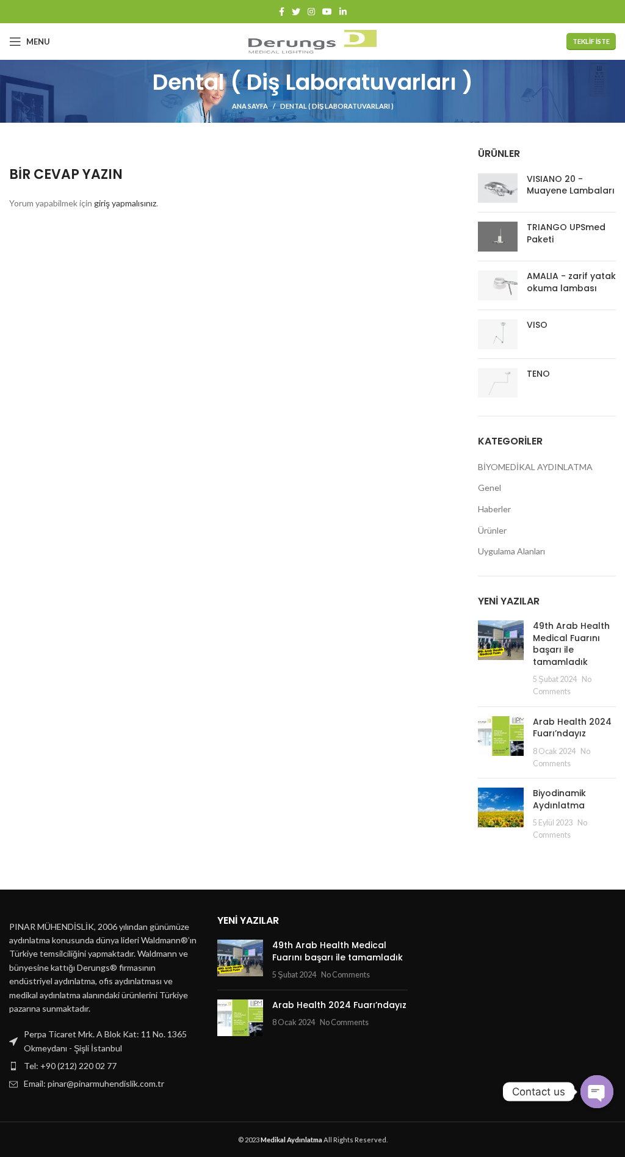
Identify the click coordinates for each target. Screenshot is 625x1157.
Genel (489, 487)
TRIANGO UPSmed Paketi (566, 233)
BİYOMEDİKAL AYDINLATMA (535, 467)
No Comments (345, 974)
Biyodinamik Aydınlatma (561, 799)
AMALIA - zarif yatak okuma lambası (571, 282)
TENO (538, 374)
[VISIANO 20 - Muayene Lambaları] (498, 188)
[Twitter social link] (296, 12)
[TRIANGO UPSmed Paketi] (498, 237)
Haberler (494, 509)
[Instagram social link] (311, 12)
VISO (537, 325)
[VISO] (498, 334)
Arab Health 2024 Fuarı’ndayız (572, 728)
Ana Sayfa (250, 106)
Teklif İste (591, 41)
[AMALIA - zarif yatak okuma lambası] (498, 285)
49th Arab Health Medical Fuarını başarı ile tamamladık (571, 644)
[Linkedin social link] (343, 12)
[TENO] (498, 383)
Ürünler (492, 530)
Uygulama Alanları (511, 551)
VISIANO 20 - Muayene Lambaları (571, 185)
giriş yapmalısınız (125, 203)
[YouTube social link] (327, 12)
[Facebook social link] (281, 12)
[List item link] (104, 1066)
